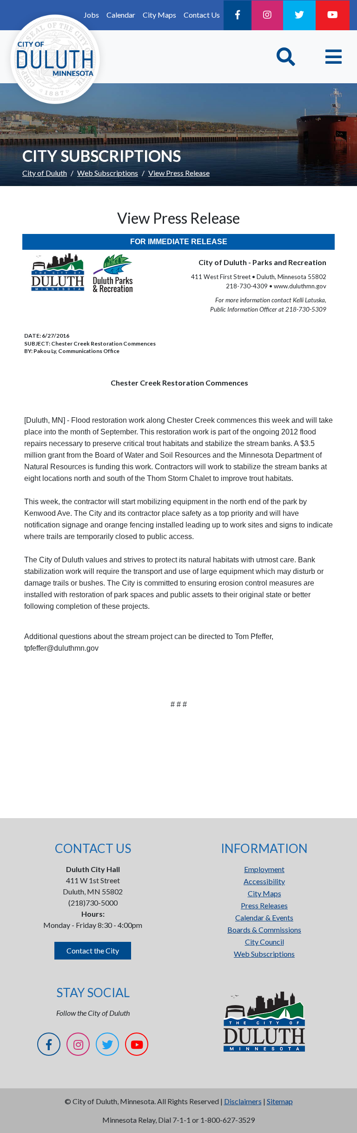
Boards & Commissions (264, 929)
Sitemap (280, 1101)
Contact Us (202, 14)
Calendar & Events (264, 917)
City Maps (159, 14)
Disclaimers (243, 1101)
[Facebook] (237, 15)
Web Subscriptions (107, 172)
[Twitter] (299, 15)
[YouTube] (333, 15)
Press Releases (264, 905)
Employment (264, 869)
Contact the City (92, 950)
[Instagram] (267, 15)
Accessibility (264, 881)
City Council (264, 941)
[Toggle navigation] (333, 56)
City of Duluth (44, 172)
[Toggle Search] (286, 56)
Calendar (120, 14)
